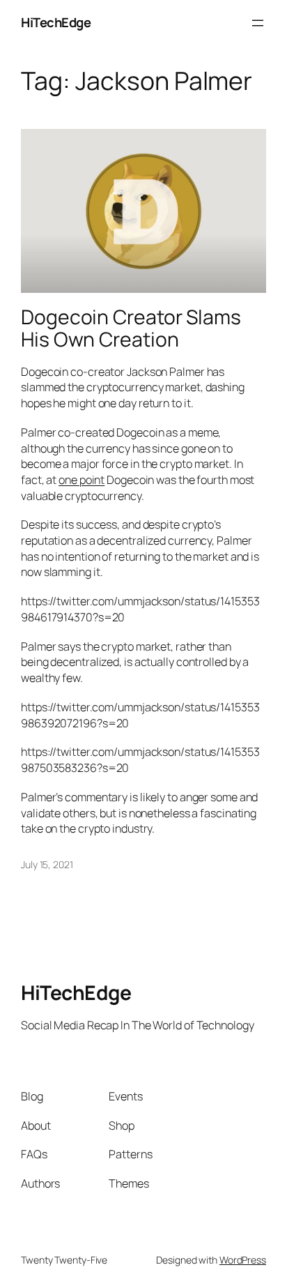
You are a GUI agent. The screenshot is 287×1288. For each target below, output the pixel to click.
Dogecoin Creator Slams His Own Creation (131, 328)
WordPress (242, 1259)
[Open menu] (257, 23)
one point (81, 479)
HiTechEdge (56, 22)
